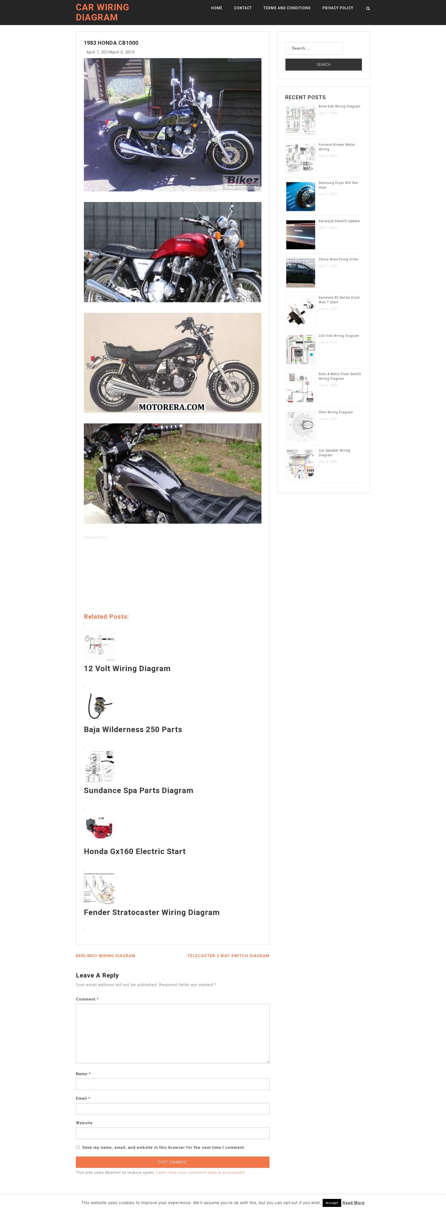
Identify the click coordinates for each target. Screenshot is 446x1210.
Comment (87, 999)
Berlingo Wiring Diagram (105, 955)
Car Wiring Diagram (102, 12)
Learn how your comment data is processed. (201, 1172)
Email (83, 1098)
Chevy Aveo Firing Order (339, 259)
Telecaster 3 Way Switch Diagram (228, 955)
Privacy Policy (337, 8)
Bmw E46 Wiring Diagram (340, 106)
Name (83, 1074)
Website (84, 1123)
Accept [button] (332, 1203)
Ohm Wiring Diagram (336, 412)
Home (216, 8)
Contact (243, 8)
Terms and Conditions (287, 8)
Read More (354, 1202)
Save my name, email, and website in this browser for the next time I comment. (163, 1147)
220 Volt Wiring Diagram (339, 336)
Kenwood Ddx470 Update (339, 221)
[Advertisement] (172, 577)
